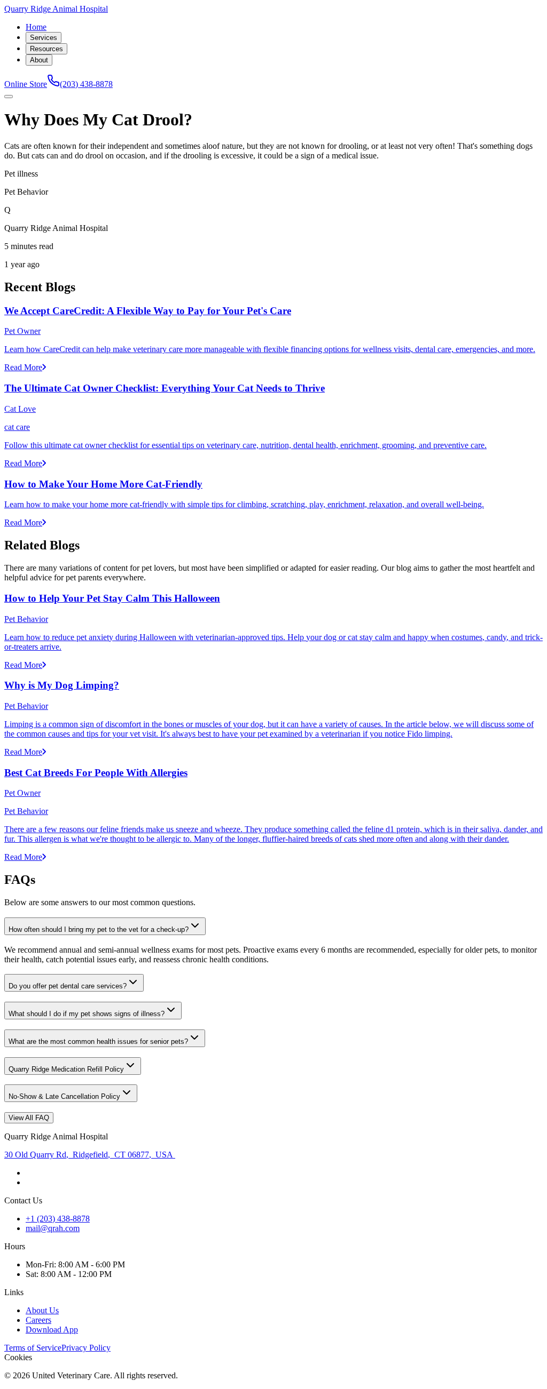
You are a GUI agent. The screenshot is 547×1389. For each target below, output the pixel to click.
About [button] (39, 60)
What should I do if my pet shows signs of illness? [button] (87, 1014)
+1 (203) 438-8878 (58, 1218)
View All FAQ (29, 1118)
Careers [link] (38, 1319)
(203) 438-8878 (86, 84)
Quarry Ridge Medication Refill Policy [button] (66, 1069)
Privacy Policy (86, 1347)
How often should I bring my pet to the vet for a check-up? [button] (99, 929)
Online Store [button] (25, 84)
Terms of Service (32, 1347)
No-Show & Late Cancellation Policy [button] (64, 1096)
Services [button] (43, 38)
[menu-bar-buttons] (8, 96)
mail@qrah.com (53, 1228)
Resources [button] (46, 49)
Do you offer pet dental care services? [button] (68, 986)
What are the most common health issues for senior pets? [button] (98, 1041)
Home (36, 26)
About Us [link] (42, 1310)
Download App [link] (52, 1329)
